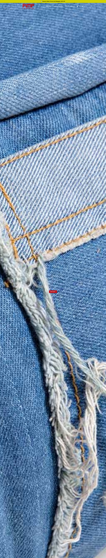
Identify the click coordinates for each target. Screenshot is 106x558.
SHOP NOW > (53, 291)
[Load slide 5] (54, 556)
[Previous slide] (23, 556)
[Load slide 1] (50, 556)
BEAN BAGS (48, 6)
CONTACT (73, 6)
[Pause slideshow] (79, 556)
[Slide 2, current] (51, 556)
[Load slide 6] (56, 556)
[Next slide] (82, 556)
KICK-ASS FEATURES (58, 6)
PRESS (67, 6)
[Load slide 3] (52, 556)
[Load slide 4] (53, 556)
